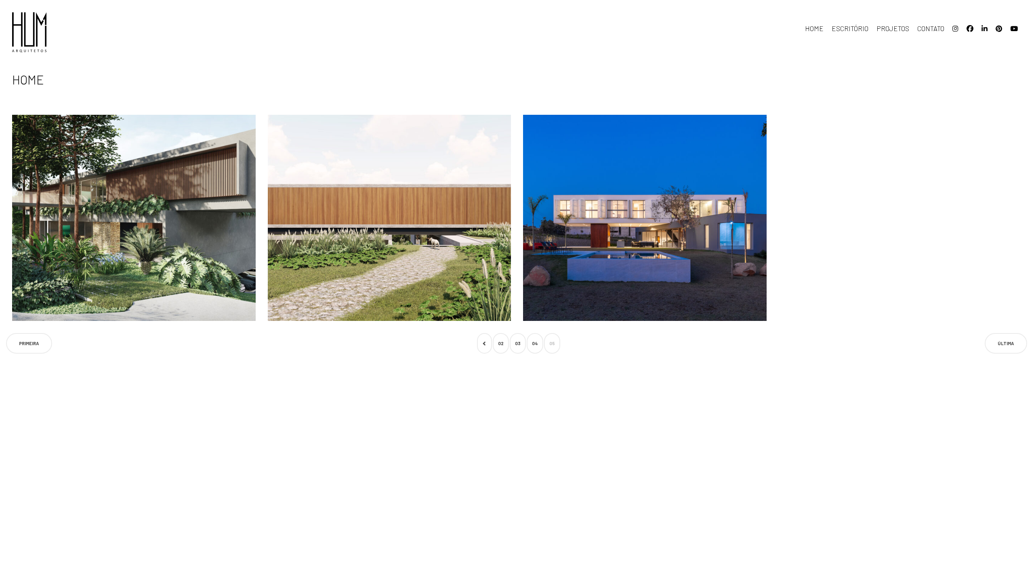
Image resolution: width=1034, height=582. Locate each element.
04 (535, 343)
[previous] (484, 343)
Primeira (29, 343)
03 (518, 343)
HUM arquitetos (52, 32)
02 (501, 343)
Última (1006, 343)
